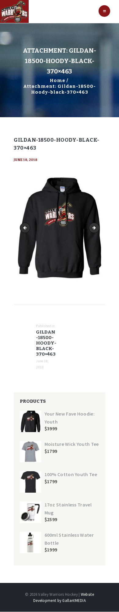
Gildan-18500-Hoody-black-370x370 (26, 227)
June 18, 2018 (25, 160)
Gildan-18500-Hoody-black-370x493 (97, 227)
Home (57, 80)
